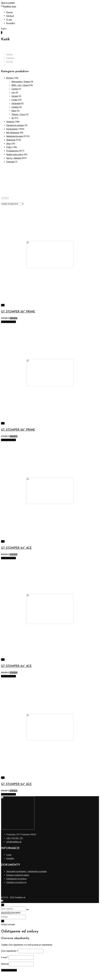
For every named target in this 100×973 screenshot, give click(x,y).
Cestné (14, 89)
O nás (9, 20)
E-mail (4, 957)
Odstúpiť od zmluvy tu (16, 882)
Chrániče (10, 121)
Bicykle (9, 78)
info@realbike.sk (13, 842)
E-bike (14, 100)
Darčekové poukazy (15, 125)
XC (12, 118)
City (13, 92)
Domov (9, 12)
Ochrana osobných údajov (17, 875)
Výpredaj (10, 162)
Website (5, 964)
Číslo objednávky (9, 951)
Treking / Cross (18, 114)
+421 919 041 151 (14, 838)
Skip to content (8, 3)
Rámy (14, 111)
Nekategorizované (14, 136)
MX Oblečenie (12, 132)
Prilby (9, 147)
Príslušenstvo (12, 151)
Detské (14, 96)
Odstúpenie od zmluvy (16, 879)
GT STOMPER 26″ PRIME (18, 311)
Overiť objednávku (9, 970)
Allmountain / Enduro (20, 81)
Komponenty (12, 129)
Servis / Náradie (13, 158)
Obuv (8, 143)
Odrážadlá (16, 103)
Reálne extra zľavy (14, 154)
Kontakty (10, 23)
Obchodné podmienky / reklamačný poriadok (26, 871)
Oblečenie (10, 140)
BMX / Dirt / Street (20, 85)
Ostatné (15, 107)
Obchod (10, 16)
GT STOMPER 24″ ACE (16, 547)
